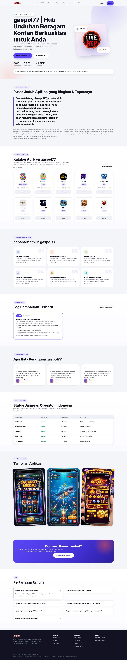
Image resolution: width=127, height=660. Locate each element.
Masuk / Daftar (78, 3)
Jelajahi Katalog (41, 55)
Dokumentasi (67, 3)
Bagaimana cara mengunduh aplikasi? (78, 590)
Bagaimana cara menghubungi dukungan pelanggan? (84, 611)
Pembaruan (57, 3)
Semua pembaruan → (105, 307)
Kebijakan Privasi (100, 637)
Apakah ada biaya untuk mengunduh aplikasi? (30, 603)
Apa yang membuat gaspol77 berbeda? (28, 611)
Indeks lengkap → (107, 166)
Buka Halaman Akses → (63, 555)
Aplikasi (48, 3)
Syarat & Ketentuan (100, 640)
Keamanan (77, 640)
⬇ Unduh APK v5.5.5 (23, 55)
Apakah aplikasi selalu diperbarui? (26, 618)
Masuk (102, 3)
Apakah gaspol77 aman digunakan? (27, 590)
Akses (76, 643)
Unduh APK (40, 3)
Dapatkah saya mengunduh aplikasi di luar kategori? (83, 603)
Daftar (110, 3)
